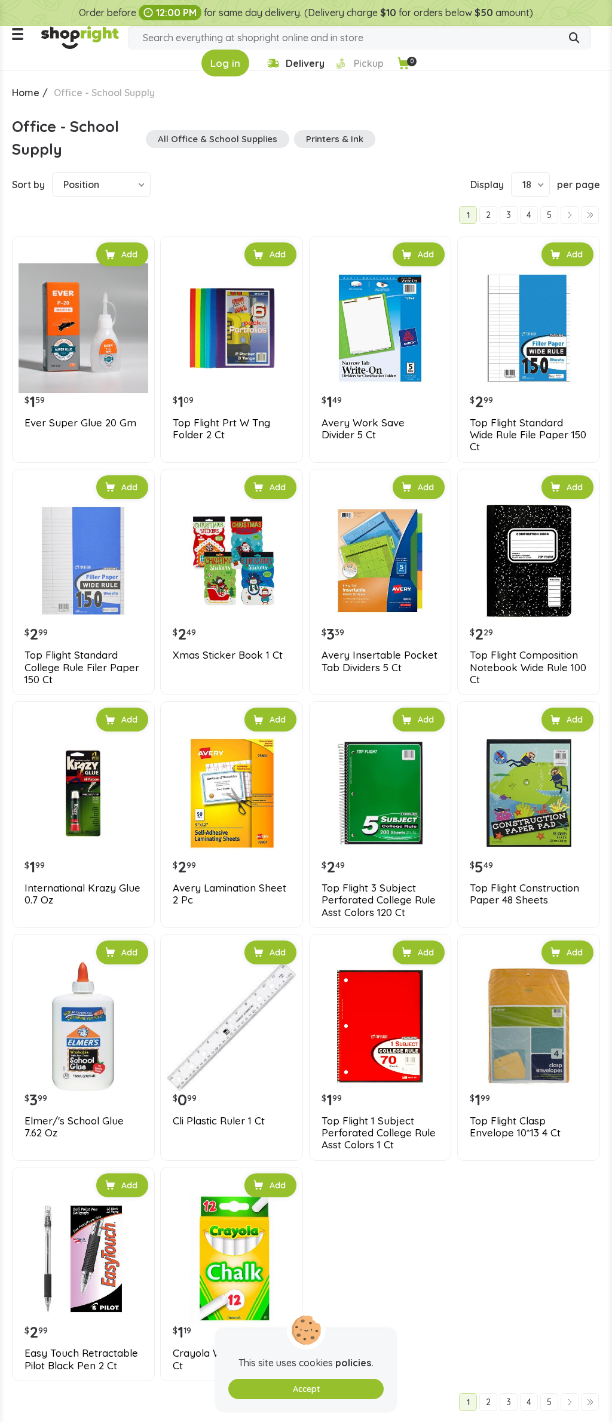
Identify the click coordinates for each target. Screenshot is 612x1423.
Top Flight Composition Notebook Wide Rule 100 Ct (528, 667)
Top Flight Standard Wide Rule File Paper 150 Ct (528, 435)
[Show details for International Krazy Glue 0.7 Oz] (83, 793)
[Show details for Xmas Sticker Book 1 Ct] (231, 561)
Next (570, 215)
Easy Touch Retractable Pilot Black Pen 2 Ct (81, 1359)
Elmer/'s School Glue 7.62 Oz (74, 1127)
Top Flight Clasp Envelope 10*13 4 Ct (515, 1127)
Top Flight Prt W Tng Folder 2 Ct (221, 429)
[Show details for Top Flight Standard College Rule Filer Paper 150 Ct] (83, 561)
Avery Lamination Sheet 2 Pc (229, 894)
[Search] (574, 39)
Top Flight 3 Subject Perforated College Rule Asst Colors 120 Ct (379, 900)
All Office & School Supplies (217, 139)
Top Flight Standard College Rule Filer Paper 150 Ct (82, 667)
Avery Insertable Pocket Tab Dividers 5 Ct (379, 661)
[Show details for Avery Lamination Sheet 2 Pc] (231, 793)
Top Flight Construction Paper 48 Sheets (524, 894)
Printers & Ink (334, 139)
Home (25, 93)
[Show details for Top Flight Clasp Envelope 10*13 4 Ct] (528, 1026)
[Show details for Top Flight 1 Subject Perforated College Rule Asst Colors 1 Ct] (380, 1026)
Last (590, 215)
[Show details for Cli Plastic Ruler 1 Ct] (231, 1026)
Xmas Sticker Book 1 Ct (228, 655)
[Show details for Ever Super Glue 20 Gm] (83, 328)
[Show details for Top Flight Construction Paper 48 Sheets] (528, 793)
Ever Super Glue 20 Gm (80, 423)
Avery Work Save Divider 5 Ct (363, 429)
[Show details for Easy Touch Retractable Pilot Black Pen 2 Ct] (83, 1259)
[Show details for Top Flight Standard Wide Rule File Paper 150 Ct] (528, 328)
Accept (306, 1389)
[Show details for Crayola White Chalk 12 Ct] (231, 1259)
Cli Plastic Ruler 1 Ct (219, 1121)
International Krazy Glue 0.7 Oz (82, 894)
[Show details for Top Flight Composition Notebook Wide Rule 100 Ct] (528, 561)
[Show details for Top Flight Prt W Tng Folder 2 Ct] (231, 328)
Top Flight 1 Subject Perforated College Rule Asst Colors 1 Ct (379, 1133)
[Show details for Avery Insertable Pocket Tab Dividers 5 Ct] (380, 561)
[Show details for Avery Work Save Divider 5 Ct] (380, 328)
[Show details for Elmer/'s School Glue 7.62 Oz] (83, 1026)
